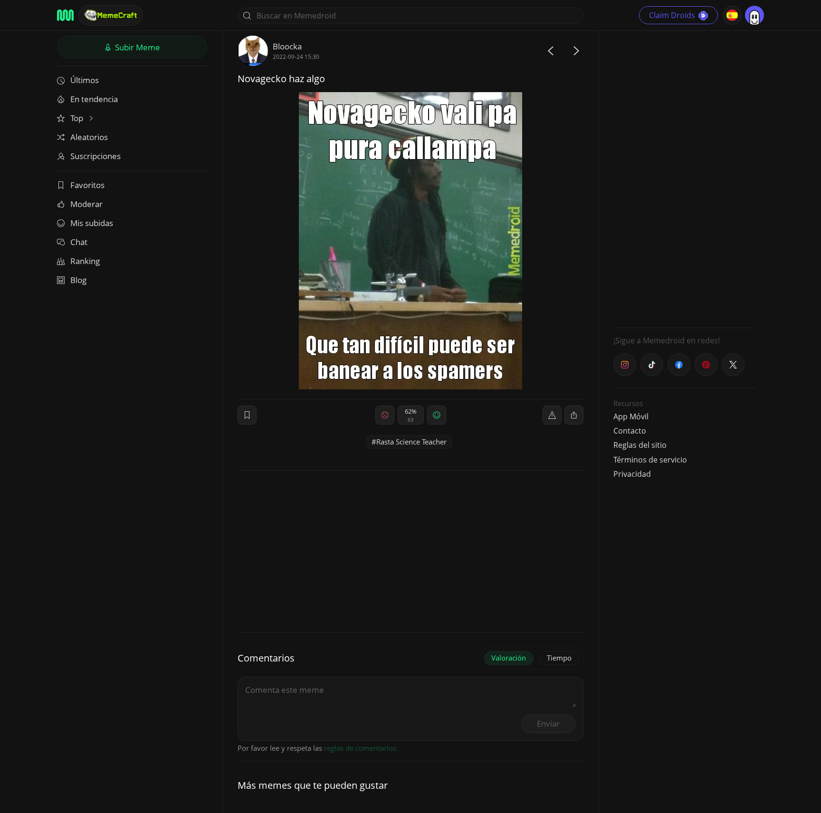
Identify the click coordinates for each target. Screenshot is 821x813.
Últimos (84, 80)
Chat (78, 241)
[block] (573, 415)
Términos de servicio (650, 459)
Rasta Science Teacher (411, 441)
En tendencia (94, 99)
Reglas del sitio (640, 445)
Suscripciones (95, 156)
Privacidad (632, 474)
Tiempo (559, 657)
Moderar (86, 204)
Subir (136, 47)
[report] (552, 415)
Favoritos (87, 185)
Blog (78, 279)
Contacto (629, 430)
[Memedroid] (65, 15)
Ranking (85, 260)
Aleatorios (89, 137)
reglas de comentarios (360, 748)
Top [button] (77, 118)
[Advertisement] (684, 178)
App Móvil (631, 416)
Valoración (508, 657)
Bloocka (287, 46)
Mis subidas (91, 222)
